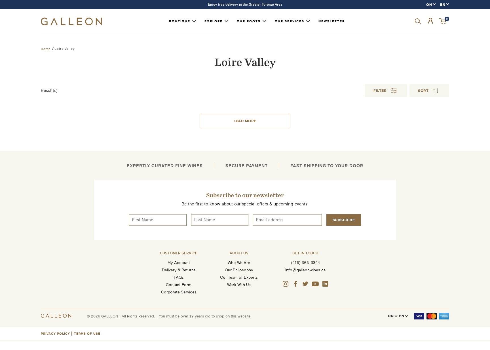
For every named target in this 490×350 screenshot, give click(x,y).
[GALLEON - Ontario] (71, 24)
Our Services (289, 21)
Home (45, 49)
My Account (179, 263)
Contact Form (178, 285)
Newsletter (331, 21)
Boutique (179, 21)
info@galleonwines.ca (305, 270)
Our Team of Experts (239, 277)
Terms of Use (87, 334)
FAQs (179, 277)
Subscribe (344, 220)
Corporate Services (179, 292)
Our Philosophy (239, 270)
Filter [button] (379, 91)
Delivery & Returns (179, 270)
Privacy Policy (55, 334)
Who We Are (239, 263)
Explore (213, 21)
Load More (245, 121)
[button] (443, 21)
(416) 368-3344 (305, 263)
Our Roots (249, 21)
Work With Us (239, 285)
